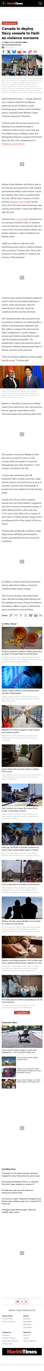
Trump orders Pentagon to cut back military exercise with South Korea (28, 1081)
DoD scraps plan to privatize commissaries (21, 884)
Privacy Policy (7, 1318)
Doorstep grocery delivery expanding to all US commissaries (22, 1000)
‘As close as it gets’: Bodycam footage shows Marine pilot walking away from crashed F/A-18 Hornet (22, 1201)
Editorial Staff (7, 1343)
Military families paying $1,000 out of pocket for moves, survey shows (21, 922)
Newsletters (27, 1321)
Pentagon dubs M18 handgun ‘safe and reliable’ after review (19, 1210)
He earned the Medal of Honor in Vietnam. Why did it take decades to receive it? (20, 1183)
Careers (26, 1338)
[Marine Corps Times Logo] (15, 3)
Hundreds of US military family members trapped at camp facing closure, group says (21, 1174)
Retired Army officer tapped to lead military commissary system (21, 731)
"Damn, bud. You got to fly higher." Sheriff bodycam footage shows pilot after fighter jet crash (29, 1070)
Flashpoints (9, 23)
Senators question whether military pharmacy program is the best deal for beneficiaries (22, 652)
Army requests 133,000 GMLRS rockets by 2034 (27, 1058)
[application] (22, 1036)
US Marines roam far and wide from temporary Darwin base (17, 1191)
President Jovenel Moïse (13, 144)
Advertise (5, 1335)
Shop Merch (27, 1327)
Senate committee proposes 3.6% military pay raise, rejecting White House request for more (22, 961)
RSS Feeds (27, 1324)
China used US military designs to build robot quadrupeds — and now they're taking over (19, 1051)
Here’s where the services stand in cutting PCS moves (20, 770)
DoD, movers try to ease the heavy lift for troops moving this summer (20, 809)
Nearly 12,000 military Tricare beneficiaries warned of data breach (20, 691)
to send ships (22, 219)
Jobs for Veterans (29, 1341)
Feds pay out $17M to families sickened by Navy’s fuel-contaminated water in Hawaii (20, 848)
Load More (22, 1012)
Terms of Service (8, 1321)
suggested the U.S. (18, 202)
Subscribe (27, 1318)
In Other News (9, 624)
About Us (26, 1335)
